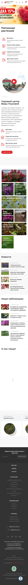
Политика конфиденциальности (14, 541)
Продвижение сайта (11, 578)
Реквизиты (14, 506)
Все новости (26, 256)
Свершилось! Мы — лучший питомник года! (17, 265)
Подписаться (22, 456)
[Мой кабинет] (22, 2)
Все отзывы (26, 348)
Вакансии (14, 495)
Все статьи (26, 298)
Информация (14, 500)
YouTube (16, 536)
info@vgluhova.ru (15, 530)
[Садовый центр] (11, 428)
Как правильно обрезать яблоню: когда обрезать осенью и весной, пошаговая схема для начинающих (17, 337)
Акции (14, 468)
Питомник (14, 486)
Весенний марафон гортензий (16, 280)
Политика (14, 508)
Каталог (14, 465)
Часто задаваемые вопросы (14, 493)
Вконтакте (8, 536)
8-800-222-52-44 (14, 526)
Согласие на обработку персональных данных (14, 544)
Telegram (12, 536)
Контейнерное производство (14, 488)
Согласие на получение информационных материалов (14, 548)
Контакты (14, 504)
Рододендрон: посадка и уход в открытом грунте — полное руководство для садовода (18, 325)
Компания (14, 477)
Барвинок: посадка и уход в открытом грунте (18, 316)
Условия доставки (14, 519)
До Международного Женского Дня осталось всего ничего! (17, 288)
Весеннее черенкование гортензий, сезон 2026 (17, 273)
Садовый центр (8, 418)
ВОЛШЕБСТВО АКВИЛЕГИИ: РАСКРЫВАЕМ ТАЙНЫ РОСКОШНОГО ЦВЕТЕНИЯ (18, 308)
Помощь (14, 513)
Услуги (14, 471)
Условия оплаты (14, 516)
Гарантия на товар (14, 521)
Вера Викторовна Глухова (14, 480)
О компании (14, 482)
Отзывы (14, 491)
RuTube (20, 536)
